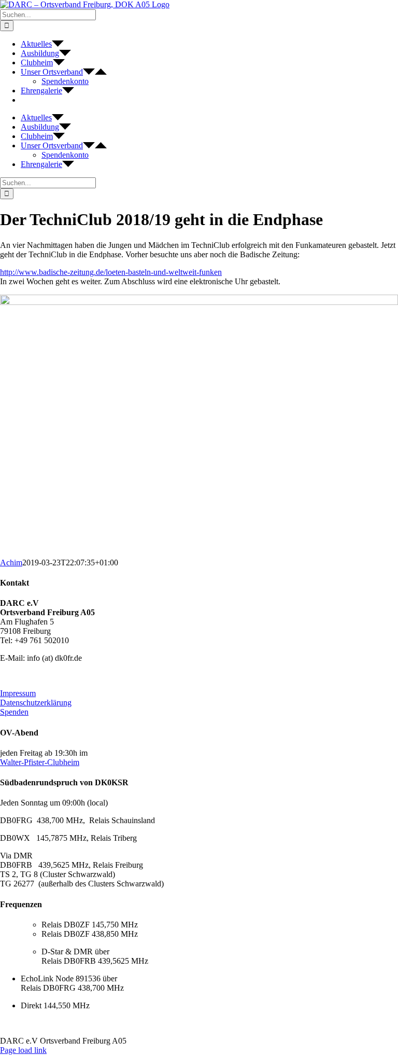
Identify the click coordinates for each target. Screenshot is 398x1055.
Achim (11, 562)
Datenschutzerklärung (36, 702)
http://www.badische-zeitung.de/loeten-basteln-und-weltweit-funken (111, 272)
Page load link (23, 1050)
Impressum (18, 693)
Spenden (14, 711)
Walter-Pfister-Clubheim (39, 762)
